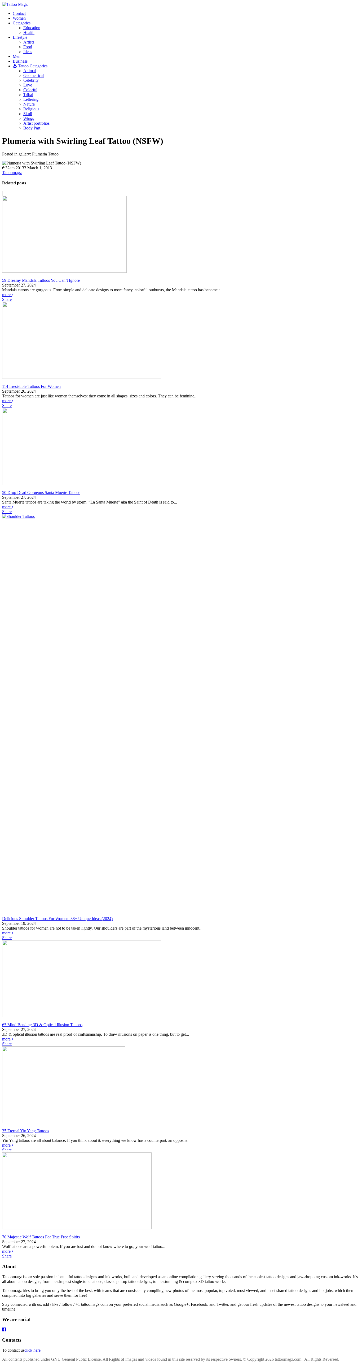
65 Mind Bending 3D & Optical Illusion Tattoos (42, 1024)
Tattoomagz (12, 172)
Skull (27, 113)
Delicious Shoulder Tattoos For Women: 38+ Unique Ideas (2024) (57, 918)
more (7, 294)
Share (7, 299)
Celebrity (31, 80)
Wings (28, 118)
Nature (29, 104)
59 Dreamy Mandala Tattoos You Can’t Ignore (41, 280)
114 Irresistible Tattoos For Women (31, 386)
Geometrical (33, 75)
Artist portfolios (36, 123)
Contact (19, 13)
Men (16, 56)
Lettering (30, 99)
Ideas (27, 51)
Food (27, 47)
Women (19, 18)
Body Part (31, 128)
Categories (21, 23)
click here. (33, 1350)
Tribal (28, 94)
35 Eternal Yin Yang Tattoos (25, 1131)
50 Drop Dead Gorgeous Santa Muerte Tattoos (41, 492)
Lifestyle (20, 37)
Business (20, 61)
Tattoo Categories (32, 66)
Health (28, 32)
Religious (31, 109)
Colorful (30, 90)
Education (31, 27)
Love (27, 85)
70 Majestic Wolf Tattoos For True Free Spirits (41, 1237)
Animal (29, 70)
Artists (28, 42)
